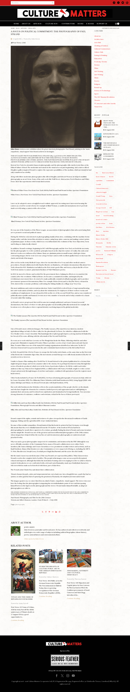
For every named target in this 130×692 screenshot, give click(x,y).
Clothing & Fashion (101, 46)
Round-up (98, 87)
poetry (98, 251)
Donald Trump (100, 196)
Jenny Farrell (23, 603)
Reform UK (99, 254)
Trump (98, 278)
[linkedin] (56, 512)
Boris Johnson (100, 177)
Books (80, 24)
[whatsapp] (59, 512)
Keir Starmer (110, 227)
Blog (17, 28)
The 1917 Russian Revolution (104, 97)
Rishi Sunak (99, 258)
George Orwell (101, 208)
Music (96, 78)
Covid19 (98, 184)
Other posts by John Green (34, 539)
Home (16, 24)
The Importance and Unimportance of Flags (111, 145)
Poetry (96, 81)
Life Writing (98, 71)
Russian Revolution (102, 262)
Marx (97, 231)
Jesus (110, 223)
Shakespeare (100, 266)
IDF (111, 208)
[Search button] (52, 2)
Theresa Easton (80, 579)
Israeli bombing (108, 215)
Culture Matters (53, 577)
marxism (105, 231)
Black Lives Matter (108, 173)
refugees (110, 254)
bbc (97, 173)
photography (20, 504)
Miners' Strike (100, 235)
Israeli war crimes (101, 219)
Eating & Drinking (100, 55)
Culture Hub (51, 24)
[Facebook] (114, 2)
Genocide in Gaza (101, 204)
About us (97, 36)
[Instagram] (127, 2)
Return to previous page (110, 28)
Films (96, 68)
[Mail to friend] (52, 512)
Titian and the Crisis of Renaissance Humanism (22, 598)
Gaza (110, 196)
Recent (97, 115)
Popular (105, 115)
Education (98, 58)
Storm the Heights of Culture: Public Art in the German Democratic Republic (50, 569)
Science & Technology (102, 91)
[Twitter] (118, 2)
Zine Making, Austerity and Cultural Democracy (77, 573)
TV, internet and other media (105, 103)
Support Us (102, 24)
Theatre (97, 100)
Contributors (68, 24)
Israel (98, 215)
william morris (100, 282)
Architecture (99, 39)
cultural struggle (101, 192)
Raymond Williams (110, 251)
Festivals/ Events (100, 62)
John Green (35, 39)
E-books (90, 24)
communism (110, 180)
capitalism (99, 180)
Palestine (99, 247)
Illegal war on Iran (102, 212)
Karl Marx (99, 227)
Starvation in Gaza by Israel (104, 274)
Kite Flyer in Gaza (110, 134)
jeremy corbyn (100, 223)
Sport (96, 94)
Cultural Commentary (102, 49)
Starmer (113, 270)
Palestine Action (111, 247)
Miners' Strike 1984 (102, 239)
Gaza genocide (100, 200)
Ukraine (106, 278)
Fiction (96, 65)
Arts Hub (37, 24)
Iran (113, 212)
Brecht (111, 177)
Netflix (109, 243)
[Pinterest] (49, 512)
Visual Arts (31, 28)
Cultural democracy (102, 188)
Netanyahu (99, 243)
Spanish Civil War (101, 270)
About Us (26, 24)
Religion (97, 84)
